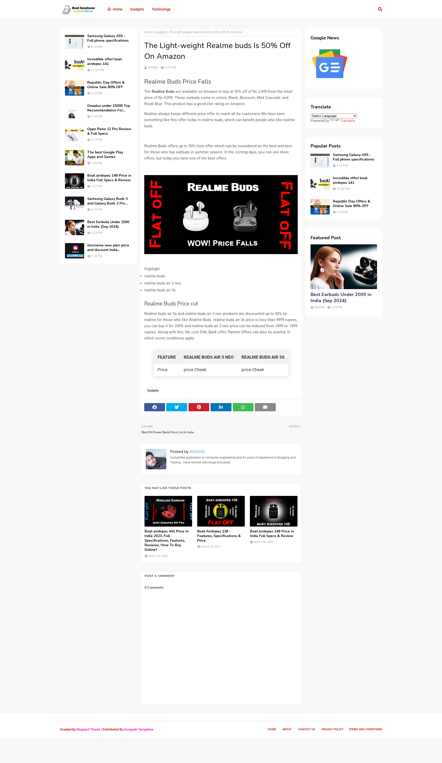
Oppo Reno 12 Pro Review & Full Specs (109, 131)
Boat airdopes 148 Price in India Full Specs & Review (109, 178)
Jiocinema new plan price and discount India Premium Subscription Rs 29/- (108, 247)
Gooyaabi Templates (138, 729)
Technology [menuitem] (161, 9)
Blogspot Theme (88, 729)
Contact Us (306, 729)
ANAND (153, 67)
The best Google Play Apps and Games (105, 154)
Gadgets (161, 32)
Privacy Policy (333, 729)
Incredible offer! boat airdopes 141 (104, 61)
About (287, 729)
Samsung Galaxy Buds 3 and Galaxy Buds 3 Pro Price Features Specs (107, 201)
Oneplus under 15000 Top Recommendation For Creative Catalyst (108, 108)
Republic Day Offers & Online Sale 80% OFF (106, 84)
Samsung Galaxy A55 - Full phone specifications (108, 38)
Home (148, 32)
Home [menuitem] (118, 9)
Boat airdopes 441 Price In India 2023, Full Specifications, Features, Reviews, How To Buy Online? (167, 540)
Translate (347, 121)
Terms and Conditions (365, 729)
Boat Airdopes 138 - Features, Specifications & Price (219, 536)
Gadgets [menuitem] (137, 9)
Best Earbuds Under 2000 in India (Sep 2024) (108, 224)
